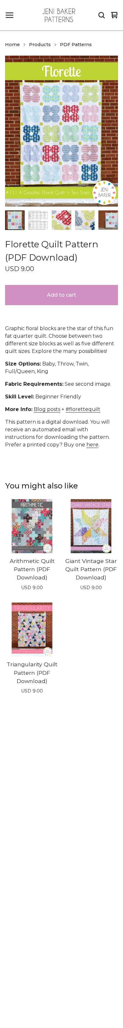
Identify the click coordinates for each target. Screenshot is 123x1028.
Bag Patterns (26, 793)
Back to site (24, 951)
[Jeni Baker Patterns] (59, 15)
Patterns (20, 854)
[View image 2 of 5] (38, 220)
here (92, 445)
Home (12, 44)
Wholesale (23, 902)
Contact (19, 939)
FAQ (15, 890)
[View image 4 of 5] (85, 220)
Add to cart (61, 295)
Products (40, 44)
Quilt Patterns (26, 805)
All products (24, 768)
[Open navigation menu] (9, 15)
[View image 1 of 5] (15, 220)
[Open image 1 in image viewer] (61, 131)
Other (17, 829)
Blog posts (47, 409)
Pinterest (31, 1000)
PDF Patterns (76, 44)
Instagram (32, 987)
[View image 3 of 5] (61, 220)
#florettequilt (83, 409)
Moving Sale (24, 841)
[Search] (101, 15)
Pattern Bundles (30, 817)
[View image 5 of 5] (108, 220)
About (17, 914)
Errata (17, 927)
